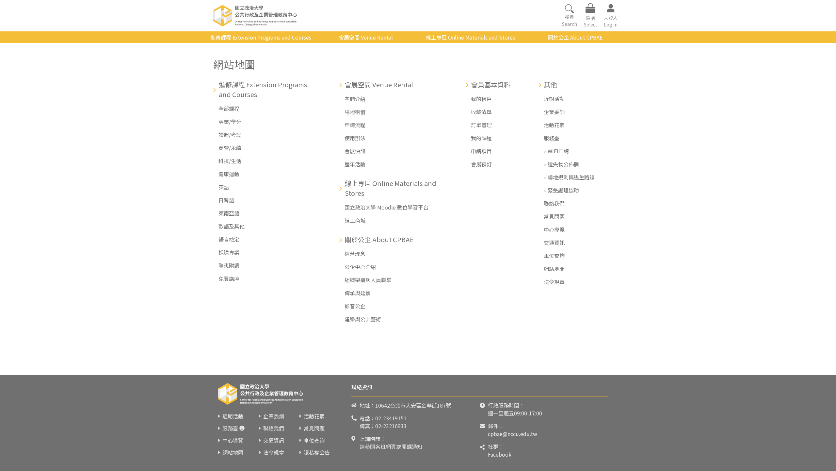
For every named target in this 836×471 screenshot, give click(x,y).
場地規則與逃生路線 (571, 177)
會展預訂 (481, 164)
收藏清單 (481, 112)
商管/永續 (229, 148)
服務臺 (551, 138)
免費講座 (228, 278)
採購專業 (228, 252)
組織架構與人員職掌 (368, 280)
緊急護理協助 (563, 190)
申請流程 (355, 125)
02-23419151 (391, 418)
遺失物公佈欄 (563, 164)
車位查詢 (554, 256)
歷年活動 (355, 164)
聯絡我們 (554, 203)
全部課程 (228, 108)
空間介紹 (355, 99)
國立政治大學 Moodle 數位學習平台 (386, 207)
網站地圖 (554, 269)
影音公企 (355, 306)
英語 (223, 187)
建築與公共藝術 (363, 319)
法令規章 (554, 282)
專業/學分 (229, 122)
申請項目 (481, 151)
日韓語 (226, 200)
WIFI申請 (558, 151)
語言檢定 (228, 239)
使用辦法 (355, 138)
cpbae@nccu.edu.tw (512, 434)
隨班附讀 (228, 265)
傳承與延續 (358, 293)
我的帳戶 (481, 99)
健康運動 (228, 174)
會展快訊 (355, 151)
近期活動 (554, 99)
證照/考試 (229, 135)
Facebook (499, 454)
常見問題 (554, 216)
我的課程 (481, 138)
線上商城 (355, 220)
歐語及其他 (231, 226)
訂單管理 (481, 125)
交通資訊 (554, 242)
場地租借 (355, 112)
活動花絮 (554, 125)
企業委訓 (554, 112)
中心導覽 (554, 229)
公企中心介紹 (360, 267)
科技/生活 (229, 161)
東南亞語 (228, 213)
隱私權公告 (317, 452)
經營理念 (355, 254)
